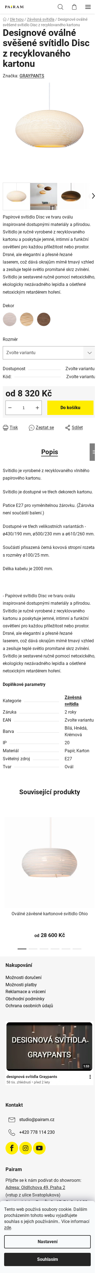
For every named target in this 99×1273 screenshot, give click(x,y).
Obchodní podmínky (25, 998)
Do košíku (70, 407)
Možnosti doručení (24, 977)
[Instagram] (25, 1148)
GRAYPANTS (32, 75)
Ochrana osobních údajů (29, 1005)
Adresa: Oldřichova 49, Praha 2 (35, 1187)
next (93, 845)
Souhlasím (47, 1259)
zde (7, 1227)
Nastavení (47, 1241)
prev (5, 845)
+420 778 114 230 (37, 1132)
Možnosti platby (21, 984)
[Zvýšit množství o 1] (37, 408)
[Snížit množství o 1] (10, 408)
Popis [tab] (49, 452)
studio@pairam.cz (36, 1119)
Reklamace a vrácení (26, 991)
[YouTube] (39, 1148)
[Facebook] (12, 1148)
